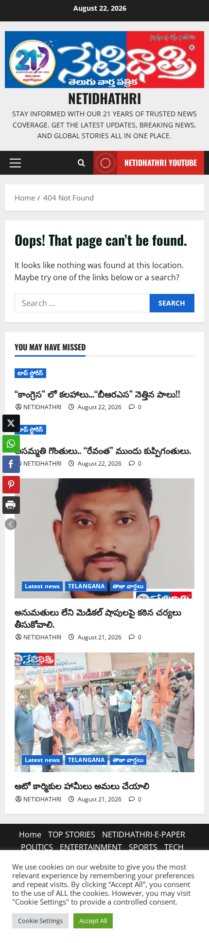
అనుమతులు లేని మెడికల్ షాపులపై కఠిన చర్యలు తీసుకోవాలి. (98, 617)
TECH (174, 847)
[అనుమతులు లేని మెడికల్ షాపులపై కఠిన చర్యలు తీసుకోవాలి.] (104, 538)
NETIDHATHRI (104, 98)
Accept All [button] (93, 920)
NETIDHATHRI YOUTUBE (160, 162)
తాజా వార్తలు (128, 586)
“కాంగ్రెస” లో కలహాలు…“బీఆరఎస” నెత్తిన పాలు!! (97, 393)
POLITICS (37, 847)
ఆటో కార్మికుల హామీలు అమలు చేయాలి (82, 785)
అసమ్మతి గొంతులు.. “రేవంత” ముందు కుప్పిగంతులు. (103, 450)
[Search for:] (82, 303)
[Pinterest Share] (11, 484)
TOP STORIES (71, 834)
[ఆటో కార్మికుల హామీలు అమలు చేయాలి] (104, 713)
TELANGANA (86, 586)
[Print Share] (11, 505)
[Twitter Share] (11, 423)
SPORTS (143, 847)
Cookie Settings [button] (40, 920)
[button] (15, 163)
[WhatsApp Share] (11, 444)
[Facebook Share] (11, 464)
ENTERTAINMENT (91, 847)
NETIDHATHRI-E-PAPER (143, 834)
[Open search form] (81, 163)
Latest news (42, 586)
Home (30, 834)
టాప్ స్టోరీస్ (30, 373)
